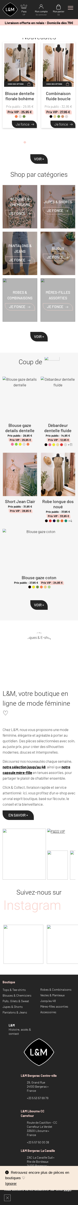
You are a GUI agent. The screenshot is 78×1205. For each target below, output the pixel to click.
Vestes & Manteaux (52, 995)
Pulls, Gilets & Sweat (16, 1001)
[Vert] (16, 444)
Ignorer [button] (11, 1184)
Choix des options (16, 84)
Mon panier (58, 13)
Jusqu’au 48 (48, 1001)
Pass (23, 13)
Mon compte (41, 13)
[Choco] (66, 116)
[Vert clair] (49, 587)
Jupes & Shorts (13, 1006)
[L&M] (24, 854)
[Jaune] (20, 444)
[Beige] (54, 116)
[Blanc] (20, 116)
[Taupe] (62, 116)
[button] (24, 143)
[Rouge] (61, 444)
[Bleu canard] (65, 520)
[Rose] (12, 444)
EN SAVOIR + (18, 815)
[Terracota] (61, 520)
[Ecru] (45, 587)
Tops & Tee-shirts (14, 990)
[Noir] (50, 116)
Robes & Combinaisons (56, 989)
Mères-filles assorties (54, 1006)
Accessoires (48, 1012)
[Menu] (70, 8)
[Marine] (54, 520)
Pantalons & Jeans (15, 1012)
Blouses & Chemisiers (17, 995)
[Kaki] (24, 116)
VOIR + (39, 159)
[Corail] (16, 116)
